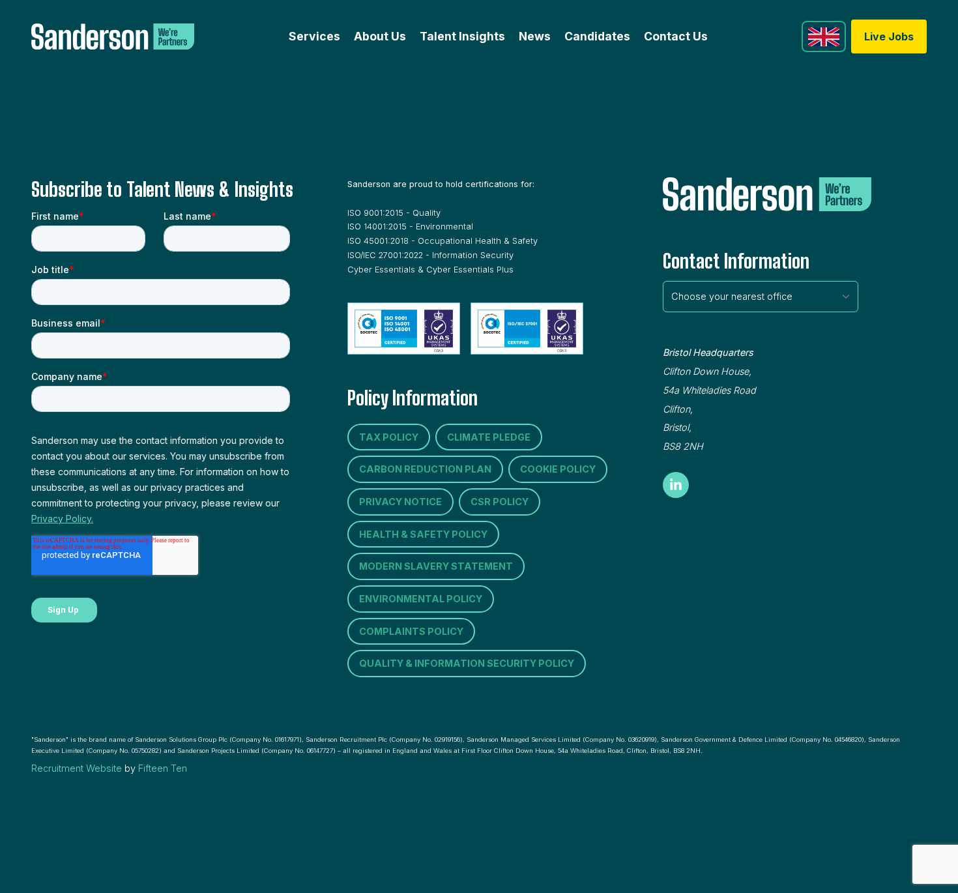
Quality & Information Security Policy (466, 663)
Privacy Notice (400, 501)
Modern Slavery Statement (436, 566)
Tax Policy (388, 437)
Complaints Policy (411, 631)
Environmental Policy (420, 598)
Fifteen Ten (162, 768)
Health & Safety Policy (423, 534)
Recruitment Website (76, 768)
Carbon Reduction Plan (425, 469)
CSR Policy (500, 501)
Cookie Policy (558, 469)
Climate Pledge (488, 437)
